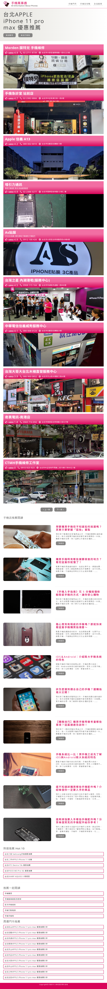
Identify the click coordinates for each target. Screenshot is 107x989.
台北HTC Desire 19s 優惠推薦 (18, 865)
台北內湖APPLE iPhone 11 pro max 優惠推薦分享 (26, 938)
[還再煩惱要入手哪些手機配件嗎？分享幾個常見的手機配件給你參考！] (53, 829)
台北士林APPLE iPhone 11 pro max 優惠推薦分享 (26, 972)
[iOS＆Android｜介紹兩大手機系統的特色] (53, 666)
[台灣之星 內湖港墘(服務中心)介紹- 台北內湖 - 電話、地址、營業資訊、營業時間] (53, 282)
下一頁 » (60, 509)
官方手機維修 (10, 905)
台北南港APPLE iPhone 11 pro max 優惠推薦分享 (26, 944)
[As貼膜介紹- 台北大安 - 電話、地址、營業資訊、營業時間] (53, 235)
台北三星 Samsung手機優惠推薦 (18, 854)
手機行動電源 (10, 910)
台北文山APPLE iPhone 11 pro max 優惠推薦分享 (26, 949)
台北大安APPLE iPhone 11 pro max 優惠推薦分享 (26, 961)
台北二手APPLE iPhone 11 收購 (18, 859)
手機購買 (8, 893)
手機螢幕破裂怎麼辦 (13, 899)
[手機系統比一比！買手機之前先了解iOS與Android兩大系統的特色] (53, 764)
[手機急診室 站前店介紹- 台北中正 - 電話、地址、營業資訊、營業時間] (53, 95)
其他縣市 (9, 35)
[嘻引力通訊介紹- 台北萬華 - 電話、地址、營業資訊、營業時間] (53, 187)
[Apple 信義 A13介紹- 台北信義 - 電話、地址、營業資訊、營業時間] (53, 141)
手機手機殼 (9, 916)
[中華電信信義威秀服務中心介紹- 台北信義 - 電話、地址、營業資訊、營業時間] (53, 328)
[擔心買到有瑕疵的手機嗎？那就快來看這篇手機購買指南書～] (53, 634)
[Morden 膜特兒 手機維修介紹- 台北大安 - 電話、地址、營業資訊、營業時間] (53, 49)
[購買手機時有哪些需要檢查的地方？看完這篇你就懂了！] (53, 569)
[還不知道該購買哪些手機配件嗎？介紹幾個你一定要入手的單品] (53, 796)
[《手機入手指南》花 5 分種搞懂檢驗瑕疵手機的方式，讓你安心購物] (53, 601)
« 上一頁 (46, 509)
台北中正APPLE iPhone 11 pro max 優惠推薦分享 (26, 955)
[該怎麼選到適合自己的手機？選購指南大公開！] (53, 699)
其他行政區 (25, 35)
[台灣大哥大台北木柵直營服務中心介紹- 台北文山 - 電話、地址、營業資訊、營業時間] (53, 373)
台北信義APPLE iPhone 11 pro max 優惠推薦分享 (26, 932)
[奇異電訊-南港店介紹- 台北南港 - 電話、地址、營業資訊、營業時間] (53, 419)
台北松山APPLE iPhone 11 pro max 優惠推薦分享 (26, 927)
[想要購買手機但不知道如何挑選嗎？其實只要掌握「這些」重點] (53, 536)
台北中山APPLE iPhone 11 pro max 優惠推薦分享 (26, 966)
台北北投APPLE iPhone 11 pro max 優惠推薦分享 (26, 977)
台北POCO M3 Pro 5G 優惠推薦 (18, 871)
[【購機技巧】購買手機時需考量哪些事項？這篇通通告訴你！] (53, 731)
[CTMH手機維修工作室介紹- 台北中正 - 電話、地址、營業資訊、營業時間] (53, 464)
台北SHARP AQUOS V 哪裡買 (17, 876)
